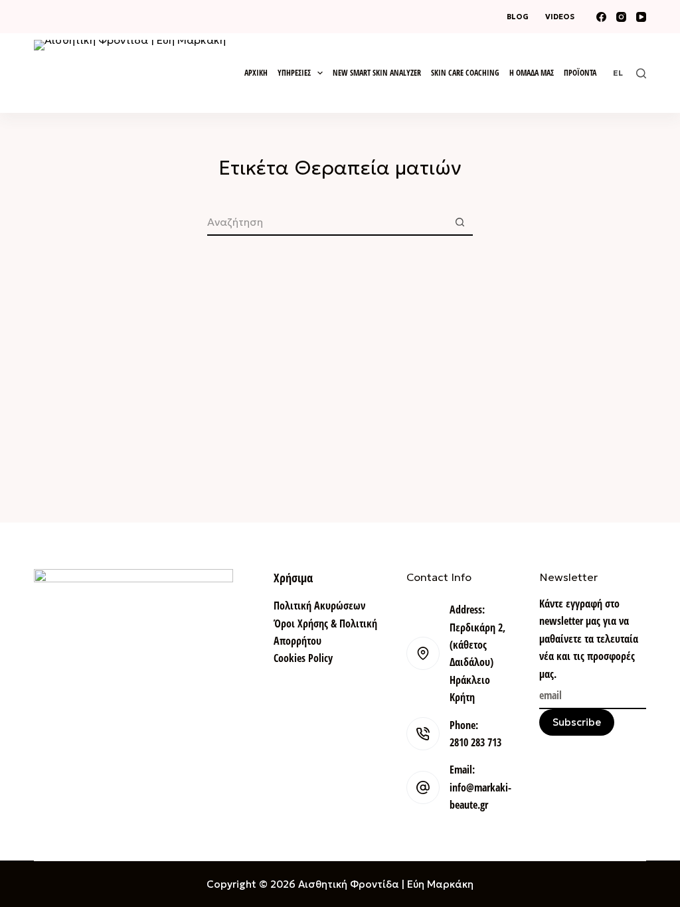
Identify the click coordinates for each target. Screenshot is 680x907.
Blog (518, 16)
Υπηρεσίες (294, 72)
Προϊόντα (580, 72)
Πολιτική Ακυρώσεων (319, 605)
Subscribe (576, 722)
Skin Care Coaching (465, 72)
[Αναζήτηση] (641, 73)
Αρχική (256, 72)
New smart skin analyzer (377, 72)
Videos (559, 16)
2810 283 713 (475, 742)
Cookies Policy (303, 658)
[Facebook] (601, 17)
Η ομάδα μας (531, 72)
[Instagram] (621, 17)
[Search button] (459, 222)
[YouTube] (641, 17)
